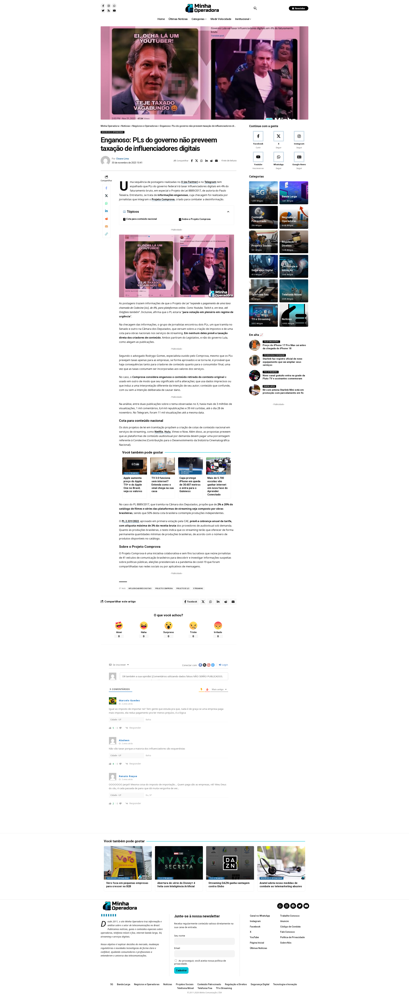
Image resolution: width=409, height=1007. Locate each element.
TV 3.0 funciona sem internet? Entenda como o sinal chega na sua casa (162, 484)
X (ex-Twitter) (189, 182)
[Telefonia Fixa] (263, 290)
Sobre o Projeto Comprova (196, 219)
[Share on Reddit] (211, 160)
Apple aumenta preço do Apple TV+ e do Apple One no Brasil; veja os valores (132, 484)
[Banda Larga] (293, 192)
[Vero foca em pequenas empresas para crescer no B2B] (128, 863)
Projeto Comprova (163, 199)
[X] (279, 140)
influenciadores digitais (139, 588)
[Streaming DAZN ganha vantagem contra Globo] (230, 863)
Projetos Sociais (216, 473)
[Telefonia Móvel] (293, 290)
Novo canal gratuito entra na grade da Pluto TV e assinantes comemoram (284, 377)
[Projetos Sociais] (263, 241)
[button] (255, 8)
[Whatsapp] (114, 5)
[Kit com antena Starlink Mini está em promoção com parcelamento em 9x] (254, 389)
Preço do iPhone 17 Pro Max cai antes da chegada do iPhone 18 (284, 347)
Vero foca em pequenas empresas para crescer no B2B (127, 885)
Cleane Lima (122, 158)
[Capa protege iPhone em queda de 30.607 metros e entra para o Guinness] (190, 466)
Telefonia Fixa (260, 294)
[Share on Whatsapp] (201, 160)
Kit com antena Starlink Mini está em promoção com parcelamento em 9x (283, 391)
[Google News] (299, 161)
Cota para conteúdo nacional (141, 219)
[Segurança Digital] (263, 266)
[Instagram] (108, 5)
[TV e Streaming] (263, 315)
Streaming (198, 588)
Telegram (210, 182)
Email (177, 948)
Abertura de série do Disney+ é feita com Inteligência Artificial (176, 885)
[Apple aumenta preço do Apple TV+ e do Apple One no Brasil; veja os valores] (134, 466)
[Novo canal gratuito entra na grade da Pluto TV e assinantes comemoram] (254, 375)
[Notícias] (293, 315)
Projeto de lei (182, 588)
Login (224, 664)
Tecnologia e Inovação (187, 472)
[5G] (263, 192)
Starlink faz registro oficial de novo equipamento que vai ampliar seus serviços (282, 361)
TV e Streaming (131, 473)
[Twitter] (103, 10)
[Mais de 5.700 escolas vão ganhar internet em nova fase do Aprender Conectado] (218, 466)
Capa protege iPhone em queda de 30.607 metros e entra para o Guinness (190, 484)
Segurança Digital (262, 270)
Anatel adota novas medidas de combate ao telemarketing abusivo (281, 885)
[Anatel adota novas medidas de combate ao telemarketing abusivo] (281, 863)
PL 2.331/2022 (130, 521)
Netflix (158, 431)
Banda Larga (289, 196)
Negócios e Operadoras (112, 132)
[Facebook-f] (103, 5)
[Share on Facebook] (191, 160)
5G (253, 196)
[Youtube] (114, 10)
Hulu (167, 431)
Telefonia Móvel (292, 294)
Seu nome (179, 935)
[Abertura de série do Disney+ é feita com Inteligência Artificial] (179, 863)
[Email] (216, 160)
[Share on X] (196, 160)
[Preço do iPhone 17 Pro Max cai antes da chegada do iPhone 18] (254, 345)
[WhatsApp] (279, 161)
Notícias (287, 319)
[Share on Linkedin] (206, 160)
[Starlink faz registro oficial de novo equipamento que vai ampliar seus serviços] (254, 360)
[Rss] (108, 10)
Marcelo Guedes (129, 700)
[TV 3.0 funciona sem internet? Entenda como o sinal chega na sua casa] (162, 466)
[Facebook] (258, 140)
